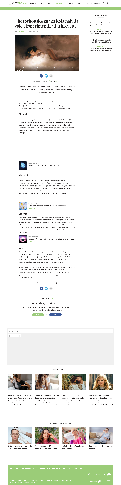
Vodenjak (23, 213)
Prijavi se (38, 314)
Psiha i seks (22, 15)
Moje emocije (32, 15)
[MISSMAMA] (95, 3)
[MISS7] (85, 3)
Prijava (56, 314)
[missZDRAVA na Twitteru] (89, 474)
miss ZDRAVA (21, 31)
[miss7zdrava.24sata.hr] (17, 3)
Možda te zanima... (33, 163)
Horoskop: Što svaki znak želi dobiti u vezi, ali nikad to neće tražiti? (51, 239)
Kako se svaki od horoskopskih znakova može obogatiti (47, 206)
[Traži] (103, 3)
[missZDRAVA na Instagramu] (92, 474)
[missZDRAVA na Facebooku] (86, 474)
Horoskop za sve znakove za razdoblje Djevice (44, 166)
